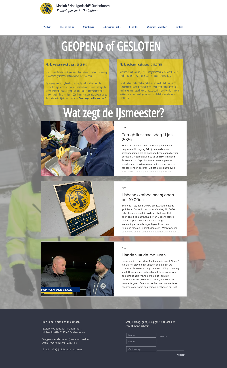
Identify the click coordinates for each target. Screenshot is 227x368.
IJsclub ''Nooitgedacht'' (74, 6)
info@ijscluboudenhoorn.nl (66, 349)
